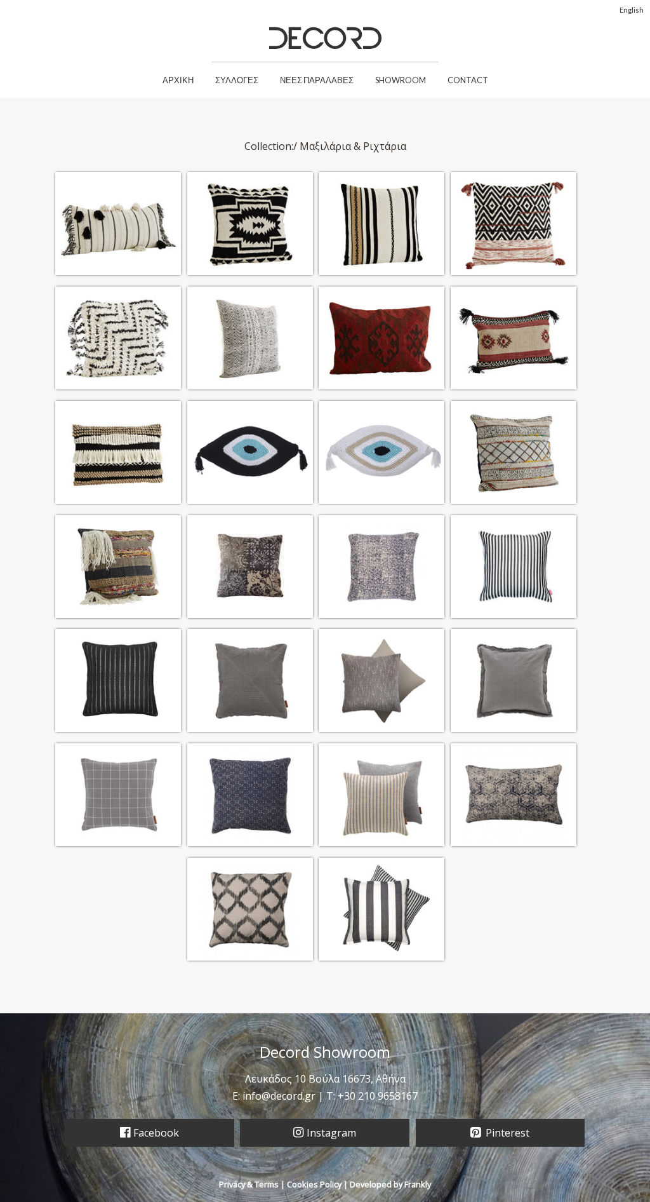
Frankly (417, 1184)
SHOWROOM (400, 80)
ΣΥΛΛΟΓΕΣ (236, 80)
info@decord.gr (278, 1096)
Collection (267, 146)
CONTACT (468, 80)
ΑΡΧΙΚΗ (178, 80)
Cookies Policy (314, 1184)
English (632, 10)
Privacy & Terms (249, 1184)
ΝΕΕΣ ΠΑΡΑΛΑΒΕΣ (317, 80)
